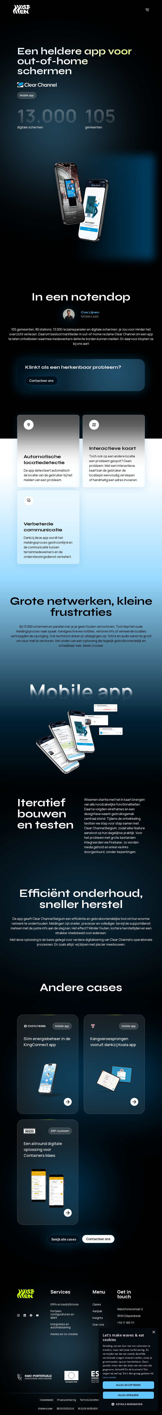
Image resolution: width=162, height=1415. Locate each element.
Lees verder (109, 1377)
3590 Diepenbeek (129, 1315)
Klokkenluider (45, 1408)
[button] (147, 9)
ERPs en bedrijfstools (64, 1304)
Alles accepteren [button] (128, 1385)
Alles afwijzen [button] (128, 1395)
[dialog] (128, 1369)
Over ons (98, 1324)
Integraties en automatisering (60, 1326)
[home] (21, 9)
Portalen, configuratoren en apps (62, 1314)
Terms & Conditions (90, 1400)
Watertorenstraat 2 (130, 1309)
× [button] (153, 1332)
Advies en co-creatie (64, 1334)
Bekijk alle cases (64, 1239)
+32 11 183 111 (125, 1322)
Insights (97, 1317)
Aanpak (97, 1311)
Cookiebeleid (46, 1400)
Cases (96, 1304)
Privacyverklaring (66, 1400)
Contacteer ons (41, 380)
